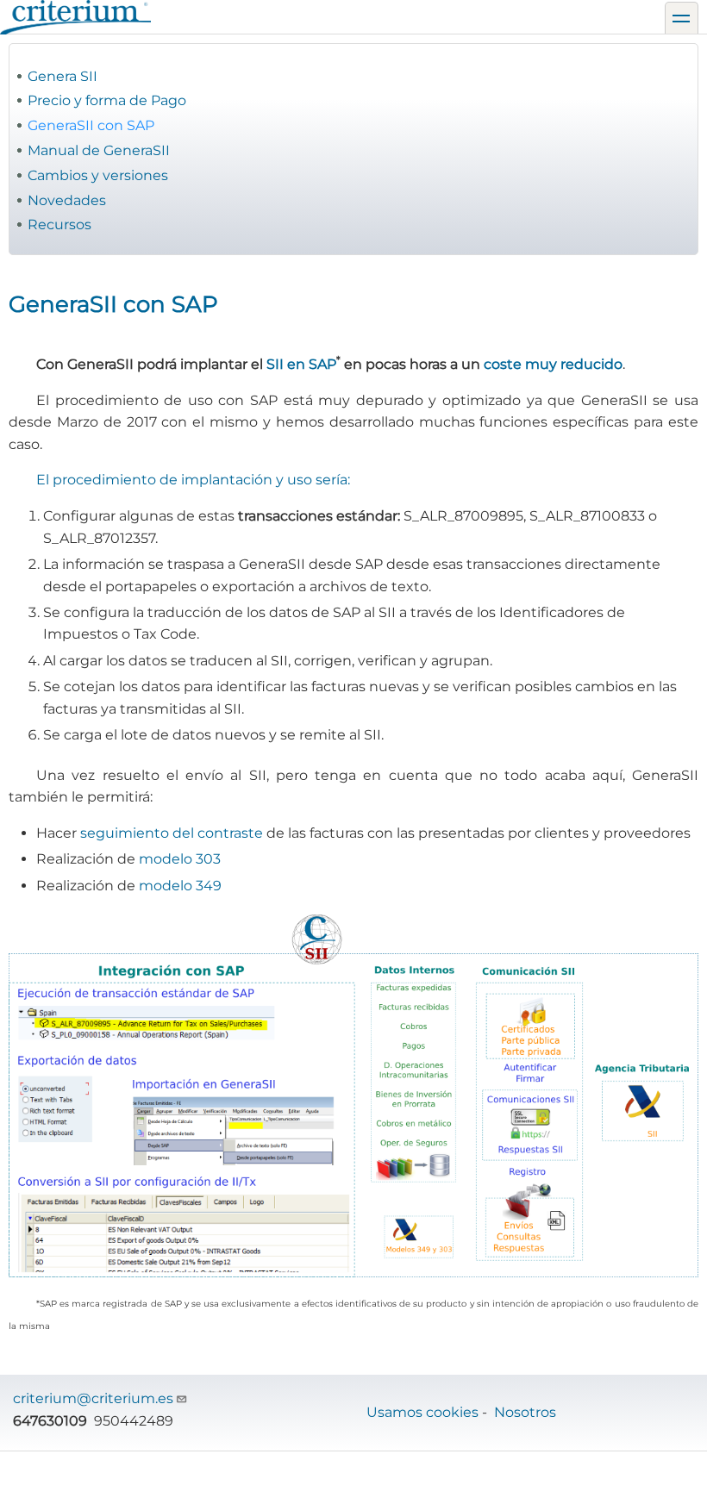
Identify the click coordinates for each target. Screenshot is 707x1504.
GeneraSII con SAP (91, 125)
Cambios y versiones (98, 175)
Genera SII (62, 76)
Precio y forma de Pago (107, 100)
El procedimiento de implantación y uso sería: (193, 479)
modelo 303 (180, 859)
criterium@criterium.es (93, 1398)
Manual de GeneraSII (99, 150)
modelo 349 (180, 885)
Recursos (59, 224)
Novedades (67, 200)
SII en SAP (301, 364)
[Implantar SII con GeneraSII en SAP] (353, 1095)
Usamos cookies (422, 1412)
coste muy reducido (553, 364)
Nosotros (525, 1412)
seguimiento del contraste (171, 833)
